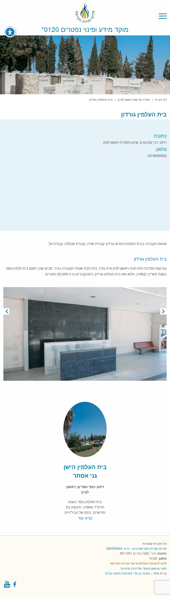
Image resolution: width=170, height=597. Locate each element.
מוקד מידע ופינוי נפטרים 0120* (85, 29)
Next (163, 311)
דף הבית (161, 99)
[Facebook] (15, 585)
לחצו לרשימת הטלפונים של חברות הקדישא (138, 563)
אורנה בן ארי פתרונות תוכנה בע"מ (127, 573)
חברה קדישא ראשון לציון (134, 99)
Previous (6, 311)
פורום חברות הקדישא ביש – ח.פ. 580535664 (136, 548)
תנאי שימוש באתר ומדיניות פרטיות (144, 568)
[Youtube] (7, 585)
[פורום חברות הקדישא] (85, 21)
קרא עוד (85, 518)
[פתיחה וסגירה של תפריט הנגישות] (10, 32)
